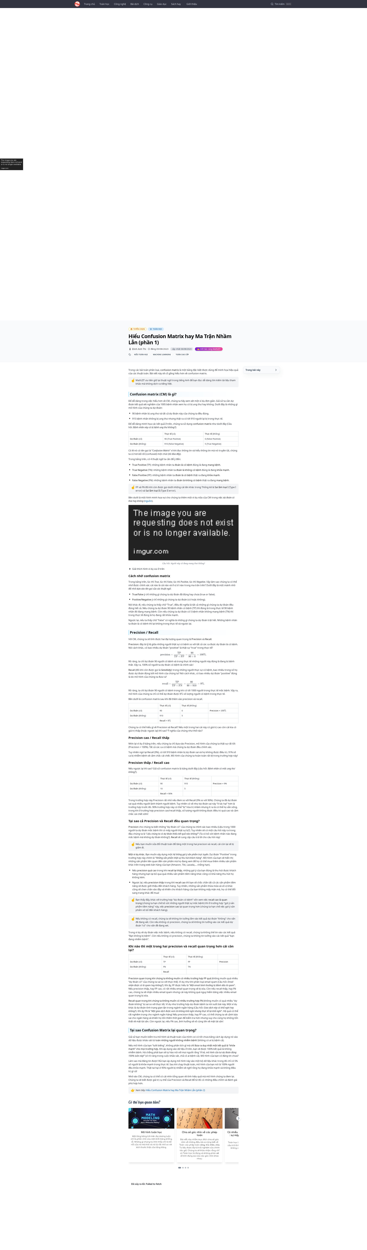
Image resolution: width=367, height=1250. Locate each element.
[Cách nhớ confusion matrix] (172, 575)
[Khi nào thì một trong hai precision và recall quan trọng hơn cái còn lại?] (237, 948)
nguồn (148, 501)
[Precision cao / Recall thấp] (172, 737)
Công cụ (148, 4)
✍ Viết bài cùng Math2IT (208, 349)
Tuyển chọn (139, 329)
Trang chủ (89, 4)
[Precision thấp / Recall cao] (172, 762)
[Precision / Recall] (161, 632)
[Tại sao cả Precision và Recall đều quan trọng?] (202, 821)
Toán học (104, 4)
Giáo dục (162, 4)
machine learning (162, 354)
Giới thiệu (192, 4)
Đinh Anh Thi (139, 349)
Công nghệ (120, 4)
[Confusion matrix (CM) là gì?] (179, 394)
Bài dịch (134, 4)
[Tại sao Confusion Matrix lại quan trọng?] (199, 1030)
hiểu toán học (141, 354)
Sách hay (176, 4)
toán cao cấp (182, 354)
